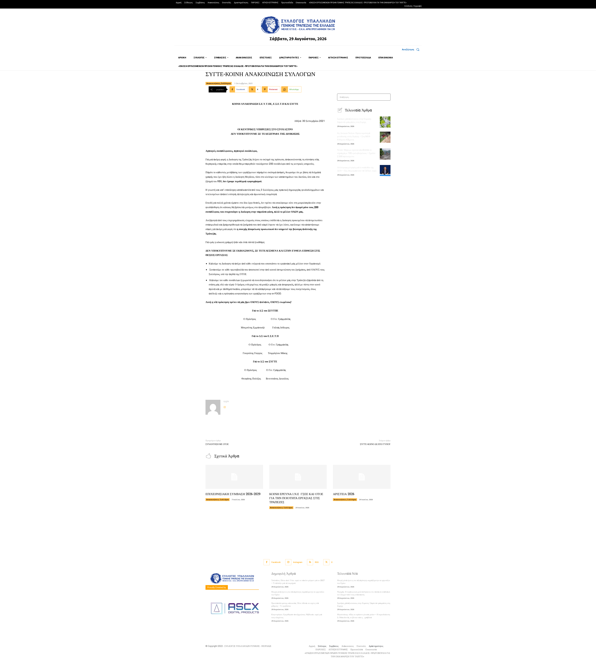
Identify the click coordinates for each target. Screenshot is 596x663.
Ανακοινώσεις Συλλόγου (218, 83)
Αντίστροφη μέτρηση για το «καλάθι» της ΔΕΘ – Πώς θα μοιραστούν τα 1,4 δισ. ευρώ (356, 169)
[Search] (387, 97)
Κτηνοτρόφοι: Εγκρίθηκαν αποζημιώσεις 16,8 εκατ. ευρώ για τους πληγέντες (296, 616)
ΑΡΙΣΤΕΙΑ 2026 (343, 494)
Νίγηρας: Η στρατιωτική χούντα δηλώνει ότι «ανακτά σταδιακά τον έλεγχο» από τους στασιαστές (363, 593)
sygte (226, 401)
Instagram (297, 562)
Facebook (276, 562)
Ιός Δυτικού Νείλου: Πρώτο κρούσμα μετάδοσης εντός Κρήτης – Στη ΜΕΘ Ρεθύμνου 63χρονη (353, 136)
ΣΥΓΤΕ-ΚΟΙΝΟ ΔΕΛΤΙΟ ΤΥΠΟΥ (375, 444)
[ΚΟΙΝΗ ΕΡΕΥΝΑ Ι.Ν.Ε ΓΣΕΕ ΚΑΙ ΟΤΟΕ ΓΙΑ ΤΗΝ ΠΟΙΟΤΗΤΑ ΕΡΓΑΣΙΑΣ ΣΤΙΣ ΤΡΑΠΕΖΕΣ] (298, 477)
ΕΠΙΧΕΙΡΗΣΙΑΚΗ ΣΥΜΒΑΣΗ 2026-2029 (232, 494)
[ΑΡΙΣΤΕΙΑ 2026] (362, 477)
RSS (317, 562)
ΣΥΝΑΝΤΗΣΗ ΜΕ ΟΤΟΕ (217, 444)
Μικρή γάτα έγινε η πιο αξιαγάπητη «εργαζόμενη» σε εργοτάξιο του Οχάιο (297, 593)
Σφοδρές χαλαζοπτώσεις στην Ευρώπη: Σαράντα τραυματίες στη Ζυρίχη (354, 120)
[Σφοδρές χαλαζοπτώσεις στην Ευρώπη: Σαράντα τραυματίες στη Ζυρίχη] (385, 122)
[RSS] (310, 562)
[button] (412, 49)
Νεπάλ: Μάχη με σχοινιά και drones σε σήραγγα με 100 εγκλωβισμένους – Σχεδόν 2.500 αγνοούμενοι (356, 153)
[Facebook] (267, 562)
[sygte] (212, 407)
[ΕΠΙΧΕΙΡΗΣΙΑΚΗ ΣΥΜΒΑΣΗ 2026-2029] (234, 477)
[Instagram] (225, 406)
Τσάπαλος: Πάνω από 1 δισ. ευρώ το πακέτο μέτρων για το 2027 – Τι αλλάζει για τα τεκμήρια (298, 582)
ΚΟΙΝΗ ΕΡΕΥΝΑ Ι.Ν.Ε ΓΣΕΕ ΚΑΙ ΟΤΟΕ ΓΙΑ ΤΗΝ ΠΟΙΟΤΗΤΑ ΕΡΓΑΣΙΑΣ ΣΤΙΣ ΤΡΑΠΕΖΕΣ (296, 498)
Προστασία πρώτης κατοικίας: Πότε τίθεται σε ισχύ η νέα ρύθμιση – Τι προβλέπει (295, 604)
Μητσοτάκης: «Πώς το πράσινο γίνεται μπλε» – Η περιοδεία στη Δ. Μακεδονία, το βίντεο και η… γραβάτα (363, 616)
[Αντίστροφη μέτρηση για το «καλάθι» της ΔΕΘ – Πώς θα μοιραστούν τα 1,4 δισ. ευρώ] (385, 170)
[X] (326, 562)
